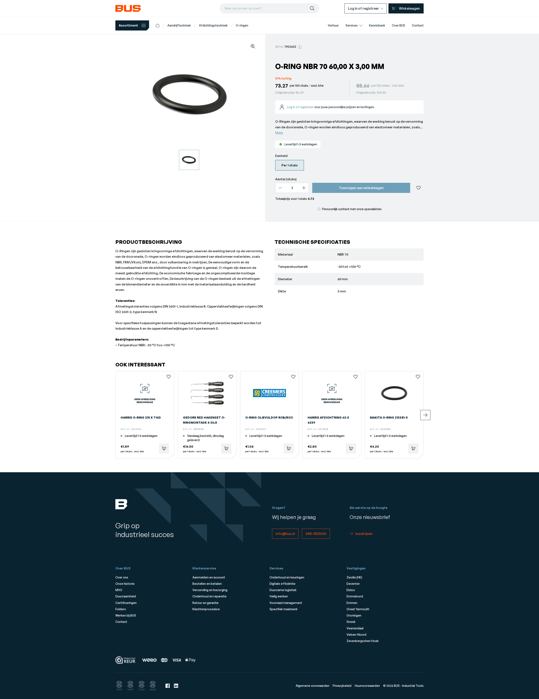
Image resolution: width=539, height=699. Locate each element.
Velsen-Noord (356, 634)
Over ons (121, 577)
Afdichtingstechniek (213, 25)
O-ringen (242, 25)
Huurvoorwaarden (367, 685)
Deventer (353, 583)
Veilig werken (279, 596)
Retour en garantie (205, 603)
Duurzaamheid (125, 596)
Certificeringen (126, 603)
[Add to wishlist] (418, 188)
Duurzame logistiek (283, 590)
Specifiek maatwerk (284, 609)
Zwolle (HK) (354, 577)
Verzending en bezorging (209, 590)
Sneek (351, 621)
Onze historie (125, 583)
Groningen (354, 615)
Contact (121, 621)
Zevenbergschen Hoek (363, 641)
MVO (118, 590)
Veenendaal (355, 628)
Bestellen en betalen (207, 583)
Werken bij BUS (125, 615)
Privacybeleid (342, 685)
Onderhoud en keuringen (287, 577)
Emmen (352, 603)
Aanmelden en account (208, 577)
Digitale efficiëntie (282, 583)
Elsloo (351, 590)
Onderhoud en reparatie (209, 596)
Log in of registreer (300, 107)
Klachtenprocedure (206, 609)
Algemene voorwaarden (312, 685)
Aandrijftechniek (179, 25)
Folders (120, 609)
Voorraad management (286, 603)
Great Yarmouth (358, 609)
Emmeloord (355, 596)
